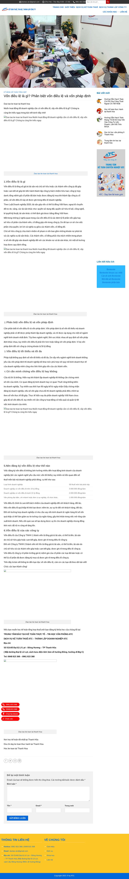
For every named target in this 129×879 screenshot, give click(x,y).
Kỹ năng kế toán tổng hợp (15, 92)
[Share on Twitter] (10, 761)
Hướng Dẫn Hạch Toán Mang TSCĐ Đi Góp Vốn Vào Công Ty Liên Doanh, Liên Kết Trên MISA (114, 122)
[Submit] (108, 2)
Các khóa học (110, 12)
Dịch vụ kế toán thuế (87, 7)
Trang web (69, 806)
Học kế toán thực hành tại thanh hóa (113, 110)
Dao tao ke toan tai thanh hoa (46, 174)
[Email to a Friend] (15, 761)
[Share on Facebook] (6, 761)
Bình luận (11, 784)
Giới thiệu (70, 7)
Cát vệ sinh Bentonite (111, 276)
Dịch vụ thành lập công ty (112, 7)
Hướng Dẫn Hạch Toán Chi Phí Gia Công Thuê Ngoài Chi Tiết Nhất (113, 101)
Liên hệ (123, 12)
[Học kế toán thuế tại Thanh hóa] (19, 9)
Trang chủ (58, 7)
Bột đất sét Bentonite (111, 279)
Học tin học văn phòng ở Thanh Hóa (114, 133)
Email (39, 806)
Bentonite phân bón (111, 282)
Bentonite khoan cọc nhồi (111, 273)
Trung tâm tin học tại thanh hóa (112, 141)
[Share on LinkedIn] (19, 761)
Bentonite (111, 269)
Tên (9, 806)
